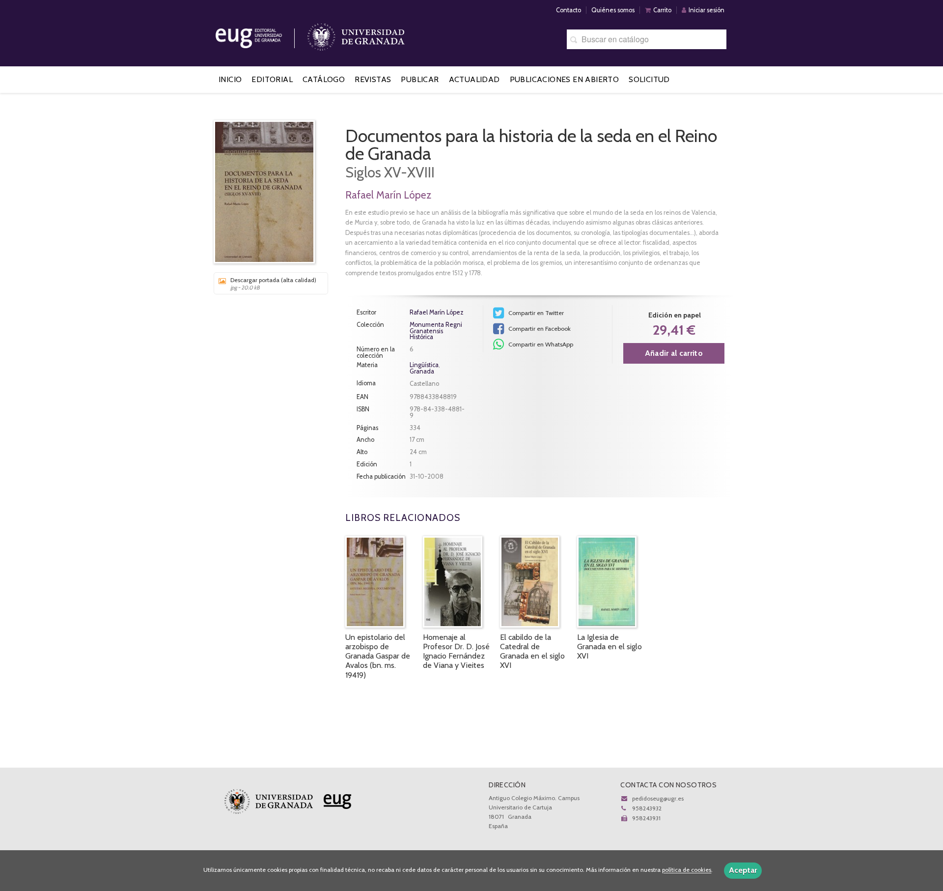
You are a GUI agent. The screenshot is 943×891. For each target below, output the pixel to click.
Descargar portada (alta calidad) (273, 283)
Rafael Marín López (388, 195)
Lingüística (424, 365)
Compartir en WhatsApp (540, 344)
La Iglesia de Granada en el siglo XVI (609, 646)
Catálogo (324, 79)
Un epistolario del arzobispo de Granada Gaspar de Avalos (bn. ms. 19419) (377, 656)
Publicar (420, 79)
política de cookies (686, 870)
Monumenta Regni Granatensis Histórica (436, 331)
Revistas (373, 79)
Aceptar (743, 870)
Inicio (230, 79)
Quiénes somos (613, 10)
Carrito (662, 10)
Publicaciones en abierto (564, 79)
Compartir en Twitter (535, 312)
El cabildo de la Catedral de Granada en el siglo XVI (532, 651)
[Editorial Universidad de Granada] (261, 34)
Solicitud (649, 79)
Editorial (272, 79)
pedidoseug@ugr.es (658, 798)
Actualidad (474, 79)
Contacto (568, 10)
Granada (422, 371)
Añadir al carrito (674, 353)
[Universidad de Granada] (356, 34)
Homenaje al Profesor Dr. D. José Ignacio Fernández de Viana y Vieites (456, 651)
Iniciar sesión (706, 10)
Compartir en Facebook (539, 328)
